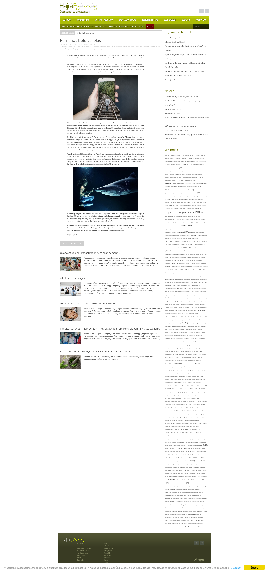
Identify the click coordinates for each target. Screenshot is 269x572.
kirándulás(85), (199, 335)
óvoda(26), (181, 410)
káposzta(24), (177, 326)
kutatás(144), (200, 357)
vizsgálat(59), (191, 523)
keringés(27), (168, 332)
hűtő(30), (181, 307)
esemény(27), (180, 238)
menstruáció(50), (181, 379)
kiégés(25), (204, 332)
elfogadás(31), (168, 228)
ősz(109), (185, 417)
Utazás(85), (167, 505)
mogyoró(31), (187, 385)
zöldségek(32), (193, 526)
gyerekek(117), (180, 279)
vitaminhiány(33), (168, 523)
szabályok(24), (168, 454)
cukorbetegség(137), (184, 199)
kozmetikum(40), (174, 348)
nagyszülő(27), (174, 392)
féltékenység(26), (176, 254)
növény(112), (194, 398)
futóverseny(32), (191, 269)
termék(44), (187, 486)
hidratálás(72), (173, 301)
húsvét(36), (176, 307)
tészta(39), (197, 489)
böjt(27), (195, 186)
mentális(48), (188, 379)
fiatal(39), (197, 257)
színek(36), (194, 464)
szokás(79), (191, 467)
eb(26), (172, 208)
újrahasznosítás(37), (189, 501)
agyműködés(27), (197, 155)
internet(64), (192, 313)
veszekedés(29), (181, 517)
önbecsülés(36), (200, 410)
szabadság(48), (197, 451)
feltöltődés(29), (183, 254)
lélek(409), (180, 363)
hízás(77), (187, 301)
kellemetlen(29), (178, 329)
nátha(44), (188, 395)
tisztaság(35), (185, 492)
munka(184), (190, 388)
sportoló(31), (167, 448)
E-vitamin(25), (168, 208)
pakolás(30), (167, 420)
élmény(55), (184, 228)
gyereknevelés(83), (195, 279)
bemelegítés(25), (181, 180)
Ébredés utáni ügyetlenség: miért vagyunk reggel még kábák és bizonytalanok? (185, 103)
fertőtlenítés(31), (172, 257)
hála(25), (193, 291)
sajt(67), (171, 442)
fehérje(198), (189, 247)
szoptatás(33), (168, 470)
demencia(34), (180, 202)
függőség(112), (198, 269)
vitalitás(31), (192, 520)
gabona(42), (178, 272)
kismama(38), (181, 338)
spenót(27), (184, 445)
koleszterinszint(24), (176, 341)
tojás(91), (196, 492)
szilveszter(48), (184, 464)
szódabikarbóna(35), (184, 467)
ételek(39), (195, 238)
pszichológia (92, 49)
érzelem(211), (193, 235)
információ (126, 46)
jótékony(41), (202, 319)
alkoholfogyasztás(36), (199, 158)
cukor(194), (168, 199)
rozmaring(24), (190, 439)
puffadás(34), (176, 432)
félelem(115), (187, 251)
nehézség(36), (199, 395)
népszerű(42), (168, 398)
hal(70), (189, 291)
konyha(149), (187, 345)
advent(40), (187, 155)
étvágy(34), (199, 241)
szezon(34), (178, 464)
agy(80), (192, 155)
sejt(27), (186, 442)
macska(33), (179, 366)
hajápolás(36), (171, 291)
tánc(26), (203, 473)
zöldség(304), (185, 526)
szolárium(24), (203, 467)
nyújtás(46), (205, 401)
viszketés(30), (184, 520)
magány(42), (185, 366)
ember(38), (199, 228)
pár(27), (183, 420)
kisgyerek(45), (168, 338)
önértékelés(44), (185, 414)
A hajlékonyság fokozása (173, 109)
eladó (91, 46)
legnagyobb (153, 46)
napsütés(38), (202, 392)
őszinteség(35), (190, 417)
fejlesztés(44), (202, 247)
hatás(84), (197, 295)
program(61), (178, 429)
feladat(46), (174, 250)
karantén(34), (198, 326)
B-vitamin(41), (183, 174)
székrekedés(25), (174, 457)
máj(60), (191, 370)
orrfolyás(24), (191, 407)
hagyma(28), (196, 288)
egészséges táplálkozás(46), (194, 216)
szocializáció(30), (176, 467)
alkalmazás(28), (185, 158)
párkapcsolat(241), (170, 423)
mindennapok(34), (192, 382)
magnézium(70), (201, 366)
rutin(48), (167, 442)
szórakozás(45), (175, 470)
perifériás (84, 49)
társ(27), (184, 479)
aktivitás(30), (172, 158)
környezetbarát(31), (176, 351)
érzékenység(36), (185, 235)
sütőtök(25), (183, 451)
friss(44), (180, 269)
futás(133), (185, 269)
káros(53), (203, 326)
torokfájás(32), (168, 495)
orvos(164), (197, 407)
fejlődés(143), (168, 251)
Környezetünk (87, 26)
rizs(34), (179, 439)
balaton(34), (200, 174)
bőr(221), (199, 186)
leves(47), (167, 366)
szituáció (105, 49)
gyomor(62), (189, 285)
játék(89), (187, 320)
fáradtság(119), (181, 247)
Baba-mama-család (127, 20)
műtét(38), (203, 388)
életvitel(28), (204, 225)
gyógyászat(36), (180, 282)
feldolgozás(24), (180, 250)
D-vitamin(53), (200, 199)
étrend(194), (178, 241)
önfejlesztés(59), (193, 414)
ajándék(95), (204, 155)
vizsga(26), (185, 523)
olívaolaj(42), (168, 407)
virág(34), (167, 520)
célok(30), (204, 189)
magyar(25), (173, 370)
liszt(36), (175, 366)
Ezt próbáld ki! (73, 26)
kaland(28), (167, 323)
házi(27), (173, 297)
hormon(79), (204, 301)
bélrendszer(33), (173, 180)
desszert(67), (197, 202)
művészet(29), (168, 392)
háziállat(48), (178, 297)
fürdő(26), (204, 269)
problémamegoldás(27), (170, 429)
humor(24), (167, 307)
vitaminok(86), (175, 523)
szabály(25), (204, 451)
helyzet (114, 46)
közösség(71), (189, 354)
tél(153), (187, 483)
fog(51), (188, 260)
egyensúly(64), (195, 219)
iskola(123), (181, 316)
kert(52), (172, 332)
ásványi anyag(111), (189, 171)
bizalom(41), (204, 183)
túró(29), (196, 498)
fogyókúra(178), (190, 263)
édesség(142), (198, 208)
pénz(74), (184, 423)
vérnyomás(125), (191, 514)
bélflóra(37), (167, 180)
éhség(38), (177, 222)
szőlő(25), (189, 470)
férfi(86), (167, 257)
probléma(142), (196, 426)
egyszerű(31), (168, 222)
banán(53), (172, 177)
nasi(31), (177, 395)
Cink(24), (176, 192)
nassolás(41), (182, 395)
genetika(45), (193, 272)
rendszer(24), (168, 439)
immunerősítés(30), (182, 310)
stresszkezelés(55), (190, 448)
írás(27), (176, 316)
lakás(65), (181, 360)
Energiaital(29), (192, 232)
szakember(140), (182, 454)
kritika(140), (188, 357)
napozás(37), (196, 392)
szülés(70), (193, 470)
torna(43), (201, 492)
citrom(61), (184, 192)
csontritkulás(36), (203, 196)
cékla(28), (196, 189)
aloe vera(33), (168, 164)
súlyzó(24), (167, 451)
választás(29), (200, 504)
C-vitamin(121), (190, 190)
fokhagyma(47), (197, 263)
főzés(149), (175, 269)
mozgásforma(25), (179, 388)
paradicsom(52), (188, 420)
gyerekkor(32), (187, 279)
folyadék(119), (168, 266)
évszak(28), (171, 244)
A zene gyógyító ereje (172, 80)
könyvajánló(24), (193, 348)
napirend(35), (190, 392)
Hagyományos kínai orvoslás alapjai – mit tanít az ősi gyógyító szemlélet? (185, 48)
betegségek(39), (181, 183)
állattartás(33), (177, 161)
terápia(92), (175, 486)
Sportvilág (201, 20)
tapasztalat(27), (188, 476)
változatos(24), (174, 507)
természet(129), (194, 486)
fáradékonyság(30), (169, 247)
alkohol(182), (191, 158)
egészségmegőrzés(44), (170, 219)
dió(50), (178, 205)
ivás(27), (197, 316)
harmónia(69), (180, 294)
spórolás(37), (196, 445)
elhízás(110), (174, 229)
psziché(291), (185, 429)
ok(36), (174, 404)
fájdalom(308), (190, 244)
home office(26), (198, 301)
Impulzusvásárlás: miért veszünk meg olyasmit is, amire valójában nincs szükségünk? (186, 137)
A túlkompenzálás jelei (172, 114)
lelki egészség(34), (188, 363)
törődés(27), (174, 495)
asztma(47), (167, 174)
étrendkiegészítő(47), (187, 241)
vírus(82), (171, 520)
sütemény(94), (173, 451)
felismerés (103, 46)
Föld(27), (170, 269)
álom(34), (173, 164)
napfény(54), (184, 392)
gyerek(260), (173, 279)
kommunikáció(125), (192, 342)
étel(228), (190, 238)
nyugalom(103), (192, 401)
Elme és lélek (170, 20)
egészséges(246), (170, 216)
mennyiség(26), (174, 379)
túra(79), (187, 498)
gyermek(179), (203, 279)
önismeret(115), (200, 414)
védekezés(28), (168, 511)
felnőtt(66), (199, 250)
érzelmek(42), (201, 235)
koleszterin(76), (168, 341)
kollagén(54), (183, 341)
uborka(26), (178, 501)
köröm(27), (194, 351)
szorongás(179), (183, 470)
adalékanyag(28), (174, 155)
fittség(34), (179, 260)
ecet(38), (180, 208)
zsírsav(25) (167, 529)
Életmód (186, 20)
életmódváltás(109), (197, 226)
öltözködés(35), (187, 410)
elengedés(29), (202, 222)
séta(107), (196, 442)
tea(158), (167, 483)
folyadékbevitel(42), (176, 266)
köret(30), (199, 348)
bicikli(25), (194, 183)
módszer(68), (181, 385)
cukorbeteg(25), (175, 199)
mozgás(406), (170, 388)
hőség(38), (197, 304)
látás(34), (186, 360)
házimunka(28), (185, 297)
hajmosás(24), (184, 291)
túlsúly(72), (182, 498)
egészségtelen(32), (180, 219)
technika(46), (172, 482)
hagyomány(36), (202, 288)
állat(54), (172, 161)
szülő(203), (199, 470)
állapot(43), (167, 161)
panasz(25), (173, 420)
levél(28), (199, 363)
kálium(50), (178, 323)
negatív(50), (193, 395)
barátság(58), (196, 177)
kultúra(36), (194, 357)
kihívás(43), (176, 335)
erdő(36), (202, 232)
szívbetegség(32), (169, 467)
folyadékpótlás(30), (196, 266)
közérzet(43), (176, 354)
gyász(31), (167, 279)
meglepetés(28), (175, 376)
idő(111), (193, 307)
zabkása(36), (201, 523)
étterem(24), (194, 241)
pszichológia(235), (195, 429)
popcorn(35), (168, 426)
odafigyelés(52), (168, 404)
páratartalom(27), (195, 420)
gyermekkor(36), (168, 282)
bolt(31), (181, 186)
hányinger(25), (173, 294)
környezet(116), (168, 351)
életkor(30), (171, 225)
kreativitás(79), (177, 357)
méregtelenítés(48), (169, 382)
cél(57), (200, 189)
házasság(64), (168, 297)
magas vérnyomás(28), (193, 366)
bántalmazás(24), (179, 177)
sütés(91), (178, 451)
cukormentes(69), (193, 199)
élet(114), (167, 226)
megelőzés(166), (197, 373)
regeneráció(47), (168, 435)
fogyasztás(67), (182, 263)
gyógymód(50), (194, 282)
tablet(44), (175, 473)
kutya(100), (167, 360)
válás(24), (195, 504)
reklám (99, 49)
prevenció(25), (182, 426)
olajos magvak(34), (197, 404)
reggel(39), (183, 435)
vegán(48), (180, 511)
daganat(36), (168, 202)
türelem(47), (173, 501)
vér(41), (205, 511)
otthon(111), (176, 410)
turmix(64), (191, 498)
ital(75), (193, 316)
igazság (119, 46)
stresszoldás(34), (198, 448)
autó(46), (172, 174)
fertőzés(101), (179, 257)
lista (159, 46)
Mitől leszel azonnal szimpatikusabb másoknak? (180, 126)
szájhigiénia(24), (174, 454)
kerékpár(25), (200, 329)
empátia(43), (175, 232)
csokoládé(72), (184, 196)
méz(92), (180, 382)
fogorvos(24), (168, 263)
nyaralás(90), (168, 401)
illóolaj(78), (175, 310)
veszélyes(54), (194, 517)
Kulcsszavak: (64, 46)
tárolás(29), (179, 479)
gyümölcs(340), (182, 288)
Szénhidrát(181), (200, 457)
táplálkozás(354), (171, 479)
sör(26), (179, 445)
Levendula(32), (204, 363)
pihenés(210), (194, 423)
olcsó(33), (203, 404)
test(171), (173, 489)
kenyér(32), (183, 329)
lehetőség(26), (168, 363)
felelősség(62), (193, 250)
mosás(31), (192, 385)
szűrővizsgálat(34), (169, 473)
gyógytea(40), (176, 285)
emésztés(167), (168, 232)
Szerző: (81, 44)
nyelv (78, 49)
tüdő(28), (200, 498)
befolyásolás (73, 46)
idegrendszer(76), (187, 307)
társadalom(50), (189, 479)
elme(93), (179, 229)
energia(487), (183, 232)
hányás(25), (167, 294)
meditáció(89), (181, 373)
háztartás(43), (191, 297)
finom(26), (171, 260)
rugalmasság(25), (197, 439)
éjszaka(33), (182, 222)
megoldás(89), (182, 376)
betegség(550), (171, 183)
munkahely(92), (197, 388)
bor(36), (185, 186)
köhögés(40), (181, 348)
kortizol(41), (167, 348)
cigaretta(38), (168, 192)
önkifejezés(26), (168, 417)
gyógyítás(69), (187, 282)
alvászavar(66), (186, 164)
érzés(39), (174, 238)
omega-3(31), (180, 407)
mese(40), (176, 382)
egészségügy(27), (188, 219)
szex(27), (167, 464)
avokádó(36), (177, 174)
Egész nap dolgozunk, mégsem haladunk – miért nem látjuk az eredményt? (185, 57)
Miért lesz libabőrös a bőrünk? (175, 42)
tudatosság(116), (169, 498)
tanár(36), (199, 473)
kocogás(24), (198, 338)
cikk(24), (172, 192)
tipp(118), (175, 492)
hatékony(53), (203, 294)
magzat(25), (186, 370)
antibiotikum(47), (169, 167)
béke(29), (201, 177)
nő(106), (185, 398)
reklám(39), (193, 435)
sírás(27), (205, 442)
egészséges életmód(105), (182, 216)
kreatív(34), (171, 357)
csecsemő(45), (168, 196)
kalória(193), (185, 323)
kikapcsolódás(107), (184, 335)
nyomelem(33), (186, 401)
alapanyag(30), (178, 158)
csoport (86, 46)
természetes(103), (202, 486)
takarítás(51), (181, 473)
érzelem (96, 46)
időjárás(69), (205, 307)
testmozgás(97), (179, 489)
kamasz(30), (191, 323)
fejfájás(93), (196, 247)
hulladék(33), (202, 304)
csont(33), (197, 196)
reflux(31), (201, 432)
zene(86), (178, 526)
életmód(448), (187, 226)
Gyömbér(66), (195, 285)
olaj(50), (191, 404)
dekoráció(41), (174, 202)
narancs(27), (172, 395)
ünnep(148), (184, 505)
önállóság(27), (193, 410)
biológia (80, 46)
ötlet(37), (196, 417)
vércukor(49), (168, 514)
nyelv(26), (180, 401)
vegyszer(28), (194, 511)
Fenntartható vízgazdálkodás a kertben (177, 38)
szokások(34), (197, 467)
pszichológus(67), (169, 432)
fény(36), (198, 254)
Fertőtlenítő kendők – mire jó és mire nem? (179, 76)
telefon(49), (192, 482)
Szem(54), (180, 457)
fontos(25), (202, 266)
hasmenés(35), (186, 294)
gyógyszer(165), (169, 285)
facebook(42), (177, 244)
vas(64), (192, 507)
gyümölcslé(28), (190, 288)
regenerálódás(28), (176, 435)
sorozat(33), (175, 445)
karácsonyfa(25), (191, 326)
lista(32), (171, 366)
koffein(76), (203, 338)
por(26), (172, 426)
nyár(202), (199, 398)
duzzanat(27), (204, 205)
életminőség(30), (177, 225)
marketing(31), (202, 370)
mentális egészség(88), (197, 379)
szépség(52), (168, 460)
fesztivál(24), (185, 257)
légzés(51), (198, 360)
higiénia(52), (179, 301)
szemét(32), (193, 457)
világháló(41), (201, 517)
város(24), (187, 507)
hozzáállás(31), (183, 304)
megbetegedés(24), (189, 373)
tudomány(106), (176, 498)
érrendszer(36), (178, 235)
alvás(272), (179, 164)
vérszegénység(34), (169, 517)
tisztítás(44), (191, 492)
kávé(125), (167, 329)
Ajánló (142, 26)
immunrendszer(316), (200, 310)
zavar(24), (173, 526)
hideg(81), (167, 301)
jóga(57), (191, 319)
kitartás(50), (187, 338)
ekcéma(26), (188, 222)
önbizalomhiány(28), (177, 414)
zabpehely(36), (168, 526)
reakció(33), (190, 432)
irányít (137, 46)
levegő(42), (194, 363)
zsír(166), (198, 526)
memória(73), (168, 379)
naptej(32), (167, 395)
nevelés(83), (174, 398)
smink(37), (167, 445)
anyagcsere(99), (191, 168)
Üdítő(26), (172, 504)
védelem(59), (174, 511)
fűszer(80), (167, 272)
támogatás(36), (187, 473)
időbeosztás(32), (198, 307)
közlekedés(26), (182, 354)
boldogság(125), (175, 186)
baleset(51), (167, 177)
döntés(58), (194, 205)
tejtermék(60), (182, 482)
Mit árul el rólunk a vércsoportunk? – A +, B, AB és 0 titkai (184, 71)
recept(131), (196, 432)
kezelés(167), (192, 332)
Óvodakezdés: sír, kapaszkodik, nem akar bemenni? (182, 97)
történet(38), (179, 495)
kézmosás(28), (199, 332)
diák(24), (167, 205)
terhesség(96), (181, 486)
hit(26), (183, 301)
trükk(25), (189, 495)
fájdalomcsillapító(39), (200, 244)
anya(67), (185, 167)
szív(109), (199, 464)
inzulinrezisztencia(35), (169, 316)
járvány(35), (182, 319)
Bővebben (236, 567)
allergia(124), (184, 161)
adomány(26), (181, 155)
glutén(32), (198, 272)
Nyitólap (67, 20)
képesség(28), (189, 329)
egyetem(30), (202, 219)
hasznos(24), (192, 294)
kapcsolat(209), (169, 326)
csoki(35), (179, 196)
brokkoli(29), (174, 189)
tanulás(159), (168, 476)
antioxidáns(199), (178, 168)
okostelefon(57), (179, 404)
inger (132, 46)
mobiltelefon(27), (168, 385)
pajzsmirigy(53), (201, 417)
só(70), (171, 445)
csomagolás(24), (191, 196)
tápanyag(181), (181, 476)
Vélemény (133, 26)
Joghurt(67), (196, 319)
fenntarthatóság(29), (191, 254)
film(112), (167, 260)
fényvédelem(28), (203, 254)
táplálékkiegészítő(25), (202, 476)
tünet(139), (204, 498)
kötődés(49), (199, 351)
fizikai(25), (184, 260)
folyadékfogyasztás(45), (186, 266)
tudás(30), (194, 495)
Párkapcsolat (100, 26)
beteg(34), (195, 180)
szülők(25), (205, 470)
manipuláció (64, 49)
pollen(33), (205, 423)
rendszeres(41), (174, 439)
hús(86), (172, 307)
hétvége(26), (204, 297)
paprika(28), (178, 420)
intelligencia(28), (185, 313)
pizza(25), (201, 423)
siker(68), (201, 442)
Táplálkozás (83, 20)
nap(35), (179, 392)
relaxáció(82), (199, 435)
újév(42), (183, 501)
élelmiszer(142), (195, 222)
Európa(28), (204, 241)
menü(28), (205, 379)
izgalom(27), (204, 316)
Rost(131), (184, 439)
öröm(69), (180, 417)
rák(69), (186, 432)
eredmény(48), (168, 235)
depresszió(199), (189, 202)
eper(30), (198, 232)
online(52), (185, 407)
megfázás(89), (168, 376)
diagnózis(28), (203, 202)
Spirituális (112, 26)
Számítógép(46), (196, 454)
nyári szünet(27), (174, 401)
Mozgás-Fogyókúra (104, 20)
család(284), (197, 193)
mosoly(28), (197, 385)
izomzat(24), (172, 319)
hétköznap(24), (198, 297)
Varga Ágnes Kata (89, 44)
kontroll (146, 46)
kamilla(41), (197, 323)
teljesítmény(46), (169, 486)
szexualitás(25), (172, 464)
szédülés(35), (168, 457)
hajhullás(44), (178, 291)
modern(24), (175, 385)
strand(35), (172, 448)
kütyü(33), (177, 360)
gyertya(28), (174, 282)
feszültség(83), (191, 257)
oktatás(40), (186, 404)
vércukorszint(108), (175, 514)
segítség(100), (181, 442)
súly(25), (204, 448)
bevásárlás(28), (188, 183)
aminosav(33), (193, 164)
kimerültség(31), (192, 335)
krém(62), (183, 357)
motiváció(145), (203, 385)
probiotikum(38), (189, 426)
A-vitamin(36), (168, 155)
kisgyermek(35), (174, 338)
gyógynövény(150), (202, 282)
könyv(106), (187, 348)
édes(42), (185, 208)
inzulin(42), (197, 313)
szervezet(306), (201, 461)
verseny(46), (198, 514)
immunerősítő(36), (190, 310)
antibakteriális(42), (200, 164)
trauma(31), (184, 495)
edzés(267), (168, 213)
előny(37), (189, 228)
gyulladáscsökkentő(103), (171, 288)
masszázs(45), (168, 373)
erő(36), (173, 235)
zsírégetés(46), (204, 526)
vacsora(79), (190, 504)
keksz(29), (172, 329)
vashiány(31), (203, 507)
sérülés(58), (191, 442)
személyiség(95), (187, 457)
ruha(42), (203, 439)
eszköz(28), (185, 238)
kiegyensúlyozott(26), (169, 335)
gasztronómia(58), (185, 272)
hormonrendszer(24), (175, 304)
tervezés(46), (168, 489)
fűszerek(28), (173, 272)
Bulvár (150, 26)
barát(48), (185, 177)
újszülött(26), (197, 501)
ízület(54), (177, 319)
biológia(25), (198, 183)
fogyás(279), (175, 263)
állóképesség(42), (191, 161)
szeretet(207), (191, 461)
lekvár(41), (173, 363)
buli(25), (178, 189)
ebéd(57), (176, 208)
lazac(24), (194, 360)
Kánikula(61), (203, 323)
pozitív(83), (176, 426)
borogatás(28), (190, 186)
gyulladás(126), (201, 285)
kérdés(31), (195, 329)
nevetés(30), (180, 398)
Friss (63, 26)
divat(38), (182, 205)
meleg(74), (194, 376)
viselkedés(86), (177, 520)
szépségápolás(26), (175, 460)
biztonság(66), (168, 186)
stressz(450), (180, 448)
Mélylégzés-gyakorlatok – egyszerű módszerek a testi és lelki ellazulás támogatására (185, 65)
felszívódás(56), (168, 254)
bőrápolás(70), (168, 189)
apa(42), (202, 167)
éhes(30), (173, 222)
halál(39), (197, 291)
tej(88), (177, 483)
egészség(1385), (191, 212)
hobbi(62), (192, 301)
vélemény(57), (200, 511)
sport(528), (203, 445)
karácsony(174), (184, 326)
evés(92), (167, 244)
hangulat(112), (203, 291)
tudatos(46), (198, 495)
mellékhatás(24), (200, 376)
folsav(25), (203, 263)
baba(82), (189, 174)
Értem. (254, 567)
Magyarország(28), (180, 370)
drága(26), (199, 205)
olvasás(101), (174, 407)
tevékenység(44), (169, 492)
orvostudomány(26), (169, 410)
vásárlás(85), (197, 508)
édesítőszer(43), (191, 208)
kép (141, 46)
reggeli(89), (188, 435)
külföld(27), (172, 360)
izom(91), (167, 320)
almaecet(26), (203, 161)
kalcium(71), (173, 323)
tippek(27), (180, 492)
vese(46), (175, 517)
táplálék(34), (195, 476)
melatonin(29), (188, 376)
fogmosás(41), (199, 260)
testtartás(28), (192, 489)
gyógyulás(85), (182, 285)
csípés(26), (174, 196)
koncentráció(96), (201, 342)
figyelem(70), (202, 257)
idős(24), (167, 310)
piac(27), (188, 423)
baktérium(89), (195, 174)
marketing (72, 49)
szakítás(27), (189, 454)
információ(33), (174, 313)
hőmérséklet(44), (191, 304)
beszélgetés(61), (189, 180)
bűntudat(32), (183, 189)
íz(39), (200, 316)
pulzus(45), (182, 432)
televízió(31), (197, 482)
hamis (109, 46)
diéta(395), (172, 205)
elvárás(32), (194, 228)
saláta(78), (175, 442)
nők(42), (189, 398)
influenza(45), (168, 313)
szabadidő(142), (190, 451)
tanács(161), (193, 473)
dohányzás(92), (188, 205)
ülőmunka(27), (178, 504)
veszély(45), (188, 517)
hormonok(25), (168, 304)
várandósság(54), (181, 507)
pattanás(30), (179, 423)
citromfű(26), (190, 192)
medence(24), (175, 373)
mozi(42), (185, 388)
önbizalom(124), (169, 414)
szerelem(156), (183, 461)
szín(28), (190, 464)
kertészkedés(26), (178, 332)
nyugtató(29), (199, 401)
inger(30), (180, 313)
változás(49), (168, 507)
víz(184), (181, 523)
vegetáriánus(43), (187, 511)
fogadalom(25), (193, 260)
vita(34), (188, 520)
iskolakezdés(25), (187, 316)
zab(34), (196, 523)
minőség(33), (198, 382)
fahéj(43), (183, 244)
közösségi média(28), (197, 354)
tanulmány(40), (174, 476)
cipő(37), (180, 192)
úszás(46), (202, 501)
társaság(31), (196, 479)
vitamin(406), (199, 520)
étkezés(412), (170, 241)
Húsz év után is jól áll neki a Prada (176, 130)
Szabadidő (123, 26)
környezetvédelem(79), (186, 351)
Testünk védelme (150, 20)
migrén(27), (185, 382)
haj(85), (166, 291)
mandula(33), (196, 370)
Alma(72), (198, 161)
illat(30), (170, 310)
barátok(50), (190, 177)
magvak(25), (167, 370)
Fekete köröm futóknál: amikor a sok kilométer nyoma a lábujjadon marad (187, 120)
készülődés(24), (185, 332)
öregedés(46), (175, 417)
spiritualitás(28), (190, 445)
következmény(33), (169, 354)
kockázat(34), (192, 338)
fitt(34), (175, 260)
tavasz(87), (201, 479)
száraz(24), (202, 454)
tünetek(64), (167, 501)
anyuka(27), (197, 167)
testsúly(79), (186, 489)
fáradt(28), (175, 247)
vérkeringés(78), (183, 514)
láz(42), (190, 360)
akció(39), (167, 158)
